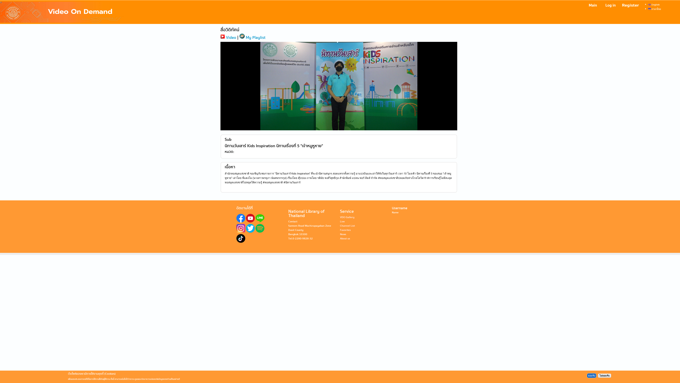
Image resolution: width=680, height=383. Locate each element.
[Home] (62, 12)
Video (230, 37)
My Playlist (255, 37)
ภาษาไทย (656, 9)
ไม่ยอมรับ (605, 375)
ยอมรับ (591, 375)
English (655, 5)
